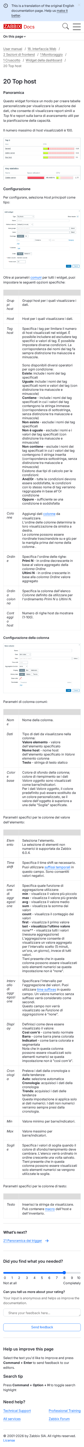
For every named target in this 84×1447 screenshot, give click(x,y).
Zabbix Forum (59, 1419)
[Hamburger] (77, 27)
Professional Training (65, 1411)
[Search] (65, 27)
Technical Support (17, 1411)
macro (50, 1209)
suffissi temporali (57, 867)
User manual (12, 49)
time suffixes (46, 989)
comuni (36, 277)
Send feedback (42, 1327)
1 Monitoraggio (51, 54)
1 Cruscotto (11, 60)
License (9, 1440)
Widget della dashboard (44, 60)
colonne (49, 514)
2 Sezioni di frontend (19, 54)
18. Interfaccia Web (42, 49)
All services (12, 1419)
